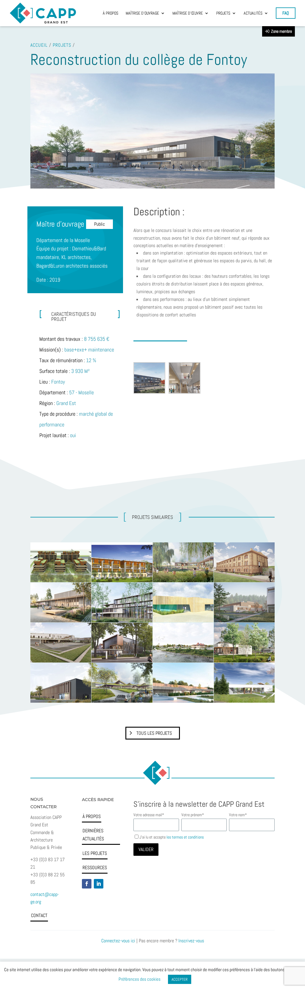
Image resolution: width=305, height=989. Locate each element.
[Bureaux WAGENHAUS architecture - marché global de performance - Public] (244, 562)
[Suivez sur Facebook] (86, 883)
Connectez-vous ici (118, 941)
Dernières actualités (93, 835)
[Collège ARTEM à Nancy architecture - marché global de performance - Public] (60, 643)
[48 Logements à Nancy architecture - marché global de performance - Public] (121, 562)
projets (62, 45)
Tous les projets (154, 733)
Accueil (39, 45)
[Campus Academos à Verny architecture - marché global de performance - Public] (60, 602)
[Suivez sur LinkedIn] (98, 883)
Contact (39, 915)
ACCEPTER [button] (180, 979)
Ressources (95, 867)
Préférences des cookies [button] (140, 979)
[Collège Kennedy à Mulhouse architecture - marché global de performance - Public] (121, 643)
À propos (92, 816)
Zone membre (280, 31)
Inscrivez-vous (191, 941)
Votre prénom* (192, 814)
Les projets (95, 853)
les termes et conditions (185, 837)
